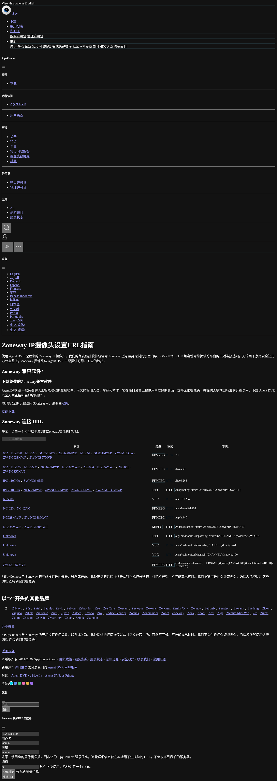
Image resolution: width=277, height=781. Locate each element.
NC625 (16, 467)
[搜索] (6, 228)
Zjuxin (65, 613)
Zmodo (89, 613)
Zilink (29, 613)
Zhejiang (253, 608)
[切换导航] (18, 247)
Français (15, 288)
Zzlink (80, 617)
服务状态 (106, 46)
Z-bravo (17, 608)
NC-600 (16, 453)
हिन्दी (13, 292)
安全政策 (127, 659)
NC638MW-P (33, 490)
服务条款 (81, 659)
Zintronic (42, 613)
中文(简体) (17, 325)
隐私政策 (65, 659)
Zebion (71, 608)
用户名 (6, 738)
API (82, 46)
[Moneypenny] (23, 683)
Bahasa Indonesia (21, 296)
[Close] (3, 727)
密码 (5, 748)
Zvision (28, 617)
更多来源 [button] (8, 626)
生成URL (8, 777)
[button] (5, 239)
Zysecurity (55, 617)
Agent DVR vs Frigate (59, 675)
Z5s (28, 608)
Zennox (196, 608)
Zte (255, 613)
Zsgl (220, 613)
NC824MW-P (106, 467)
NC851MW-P (103, 453)
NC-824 (88, 467)
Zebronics (85, 608)
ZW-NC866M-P (81, 490)
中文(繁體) (17, 329)
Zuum (16, 617)
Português (16, 316)
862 (5, 453)
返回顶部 (8, 651)
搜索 (6, 709)
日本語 (15, 304)
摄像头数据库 (62, 46)
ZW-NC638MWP (14, 457)
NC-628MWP (67, 453)
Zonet (165, 613)
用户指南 (16, 26)
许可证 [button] (15, 31)
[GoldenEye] (27, 683)
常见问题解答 (42, 46)
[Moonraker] (15, 683)
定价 (65, 403)
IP (3, 730)
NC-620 (30, 453)
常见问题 (159, 659)
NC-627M (30, 467)
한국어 (14, 309)
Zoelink (134, 613)
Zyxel (68, 617)
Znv (99, 613)
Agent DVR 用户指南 (62, 667)
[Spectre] (11, 683)
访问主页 (21, 667)
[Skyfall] (19, 683)
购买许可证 (18, 36)
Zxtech (40, 617)
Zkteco (76, 613)
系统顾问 (92, 46)
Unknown (9, 536)
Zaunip (48, 608)
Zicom (266, 608)
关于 (13, 46)
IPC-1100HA (11, 480)
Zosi (211, 613)
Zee (97, 608)
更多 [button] (13, 41)
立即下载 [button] (8, 411)
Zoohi (201, 613)
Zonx (190, 613)
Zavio (59, 608)
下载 (13, 21)
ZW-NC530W (124, 453)
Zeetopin (137, 608)
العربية (14, 277)
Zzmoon (92, 617)
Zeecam (123, 608)
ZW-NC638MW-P (36, 517)
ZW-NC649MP (34, 480)
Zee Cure (109, 608)
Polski (14, 313)
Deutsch (15, 281)
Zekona (151, 608)
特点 (20, 46)
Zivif (54, 613)
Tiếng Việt (16, 320)
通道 (5, 762)
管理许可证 (35, 36)
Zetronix (209, 608)
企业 (28, 46)
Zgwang (238, 608)
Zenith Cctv (180, 608)
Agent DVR (18, 104)
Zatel (37, 608)
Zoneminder (150, 613)
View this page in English (18, 3)
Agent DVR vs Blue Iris (27, 675)
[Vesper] (31, 683)
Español (15, 285)
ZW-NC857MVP (40, 457)
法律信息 (112, 659)
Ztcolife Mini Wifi (237, 613)
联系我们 (120, 46)
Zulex (264, 613)
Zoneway (178, 613)
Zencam (164, 608)
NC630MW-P (71, 467)
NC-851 (85, 453)
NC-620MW (47, 453)
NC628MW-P (12, 517)
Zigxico (17, 613)
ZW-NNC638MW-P (109, 490)
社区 (76, 46)
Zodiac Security (116, 613)
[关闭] (3, 67)
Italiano (14, 299)
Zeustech (224, 608)
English (15, 274)
